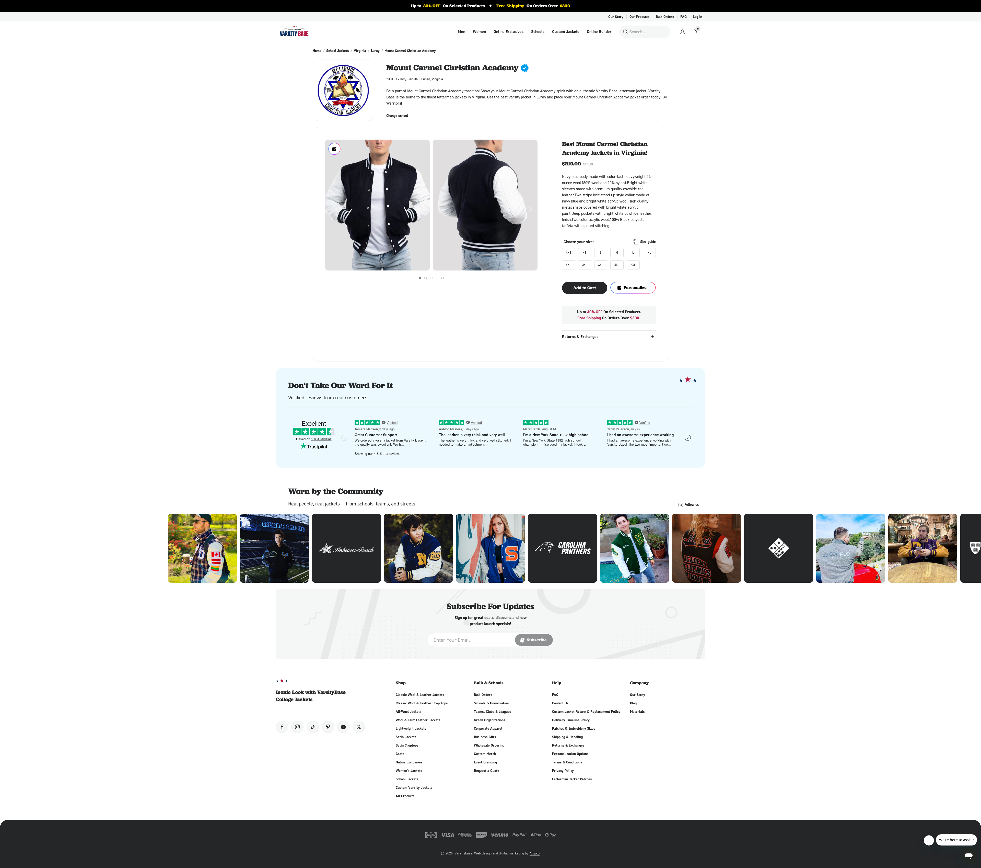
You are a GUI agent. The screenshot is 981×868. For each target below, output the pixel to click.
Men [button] (461, 31)
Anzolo (535, 853)
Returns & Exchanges (568, 745)
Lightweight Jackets (411, 728)
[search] (625, 32)
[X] (359, 727)
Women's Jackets (409, 770)
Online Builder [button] (599, 31)
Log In (697, 16)
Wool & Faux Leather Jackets (418, 720)
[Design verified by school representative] (525, 68)
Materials (637, 711)
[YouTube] (343, 727)
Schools (537, 31)
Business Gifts (485, 737)
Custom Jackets (565, 31)
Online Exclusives (508, 31)
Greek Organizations (489, 720)
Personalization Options (570, 753)
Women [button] (479, 31)
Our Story (615, 16)
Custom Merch (485, 753)
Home (317, 50)
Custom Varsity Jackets (414, 787)
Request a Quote (486, 770)
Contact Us (560, 703)
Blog (633, 703)
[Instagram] (297, 727)
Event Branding (485, 762)
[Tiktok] (313, 727)
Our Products (639, 16)
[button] (377, 205)
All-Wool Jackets (409, 711)
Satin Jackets (406, 737)
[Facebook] (282, 727)
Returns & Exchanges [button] (580, 336)
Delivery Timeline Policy (571, 720)
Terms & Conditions (567, 762)
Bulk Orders (665, 16)
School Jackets (337, 50)
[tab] (420, 278)
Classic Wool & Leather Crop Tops (422, 703)
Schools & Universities (491, 703)
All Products (405, 796)
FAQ (683, 16)
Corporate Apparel (488, 728)
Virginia (360, 50)
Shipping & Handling (567, 737)
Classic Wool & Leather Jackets (420, 694)
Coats (400, 753)
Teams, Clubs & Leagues (492, 711)
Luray (375, 50)
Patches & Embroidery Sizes (573, 728)
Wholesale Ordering (489, 745)
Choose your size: (579, 241)
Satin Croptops (407, 745)
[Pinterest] (328, 727)
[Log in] (682, 32)
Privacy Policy (563, 770)
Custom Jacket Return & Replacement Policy (586, 711)
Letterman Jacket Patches (572, 779)
